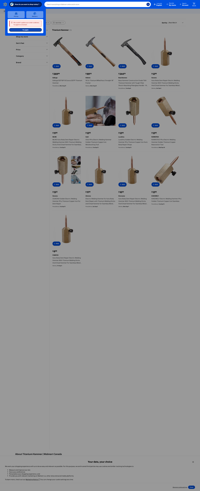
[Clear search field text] (143, 4)
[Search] (148, 4)
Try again (25, 30)
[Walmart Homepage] (5, 4)
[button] (171, 4)
